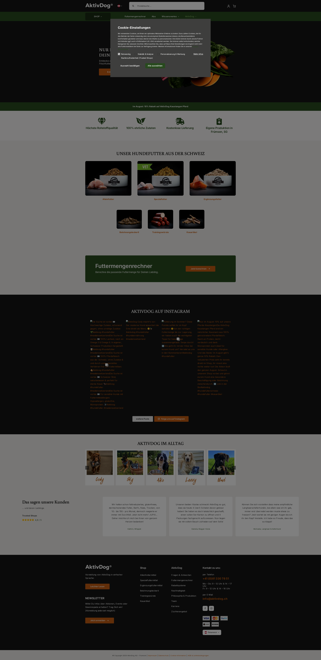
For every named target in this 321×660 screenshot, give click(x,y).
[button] (198, 54)
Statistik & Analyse (145, 54)
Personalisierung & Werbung (173, 54)
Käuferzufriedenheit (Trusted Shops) (137, 58)
